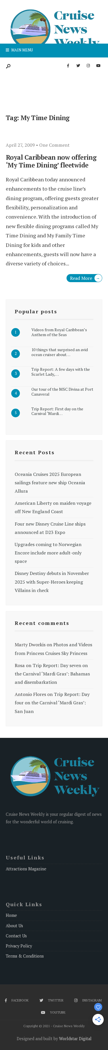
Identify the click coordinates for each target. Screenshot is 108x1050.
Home (11, 915)
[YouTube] (98, 66)
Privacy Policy (19, 946)
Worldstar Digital (75, 1038)
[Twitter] (78, 66)
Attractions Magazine (26, 869)
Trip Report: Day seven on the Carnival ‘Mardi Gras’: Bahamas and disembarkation (52, 673)
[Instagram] (88, 66)
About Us (14, 925)
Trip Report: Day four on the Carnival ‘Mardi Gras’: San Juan (52, 702)
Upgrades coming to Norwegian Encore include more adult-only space (48, 552)
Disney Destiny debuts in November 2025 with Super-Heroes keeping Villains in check (52, 581)
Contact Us (16, 936)
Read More (85, 278)
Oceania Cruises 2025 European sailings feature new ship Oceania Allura (50, 482)
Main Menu (21, 50)
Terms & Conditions (25, 956)
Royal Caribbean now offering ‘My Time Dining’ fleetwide (51, 161)
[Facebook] (68, 66)
